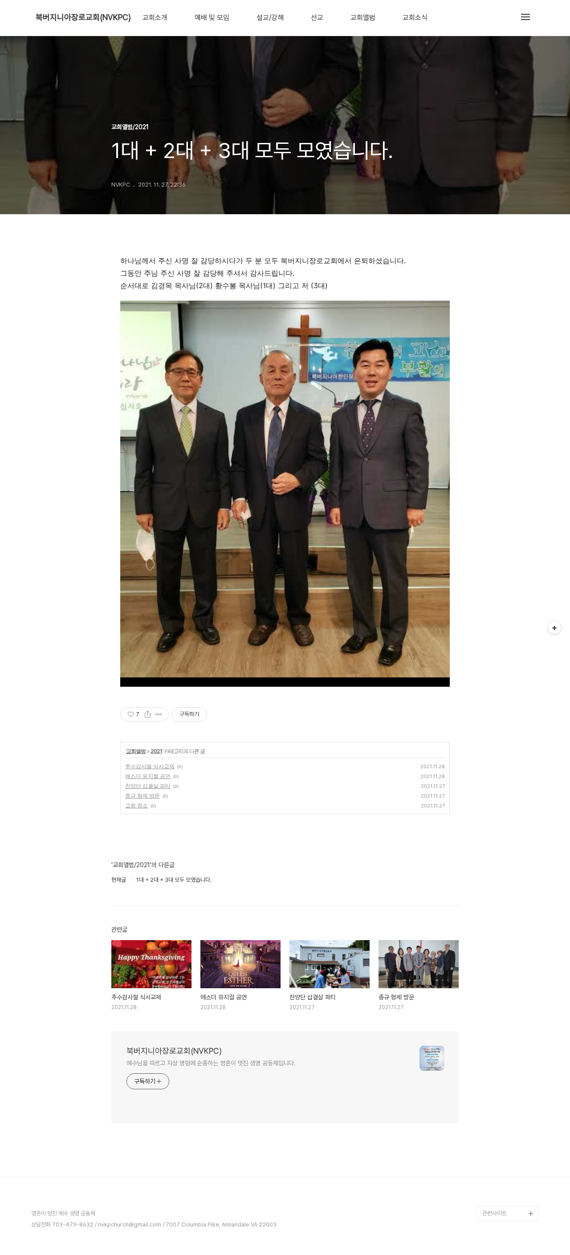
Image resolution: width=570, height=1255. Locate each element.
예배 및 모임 (212, 18)
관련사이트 (494, 1213)
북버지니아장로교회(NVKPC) (83, 17)
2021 (156, 751)
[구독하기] (554, 627)
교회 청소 (136, 805)
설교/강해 (270, 18)
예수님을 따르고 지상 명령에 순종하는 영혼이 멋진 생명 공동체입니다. (211, 1063)
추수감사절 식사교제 (150, 766)
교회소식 (415, 18)
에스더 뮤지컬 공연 (148, 776)
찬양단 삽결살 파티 (148, 785)
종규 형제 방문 (142, 795)
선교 (317, 18)
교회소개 (154, 18)
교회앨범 (362, 18)
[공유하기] (147, 714)
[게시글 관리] (158, 714)
